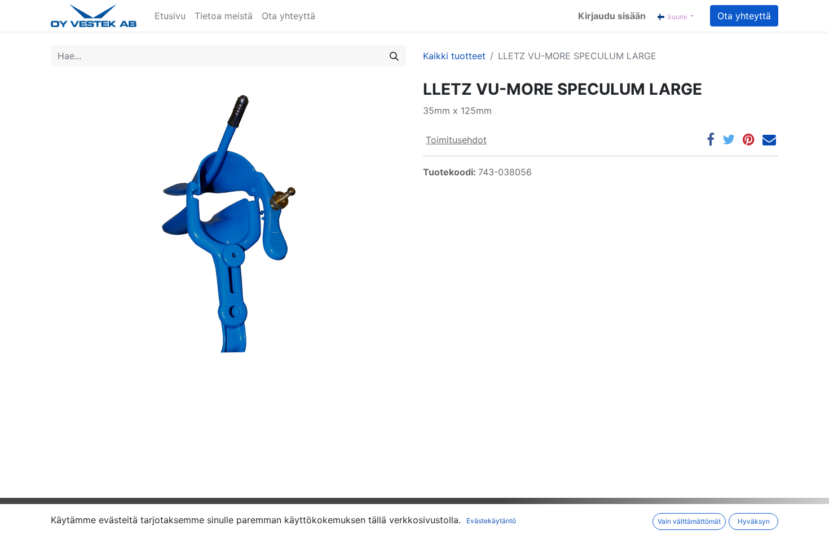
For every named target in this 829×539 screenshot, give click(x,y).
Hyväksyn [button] (754, 521)
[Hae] (394, 56)
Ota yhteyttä (744, 15)
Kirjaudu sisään (612, 15)
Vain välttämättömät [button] (689, 521)
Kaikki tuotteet (454, 55)
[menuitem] (170, 16)
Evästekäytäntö (491, 520)
